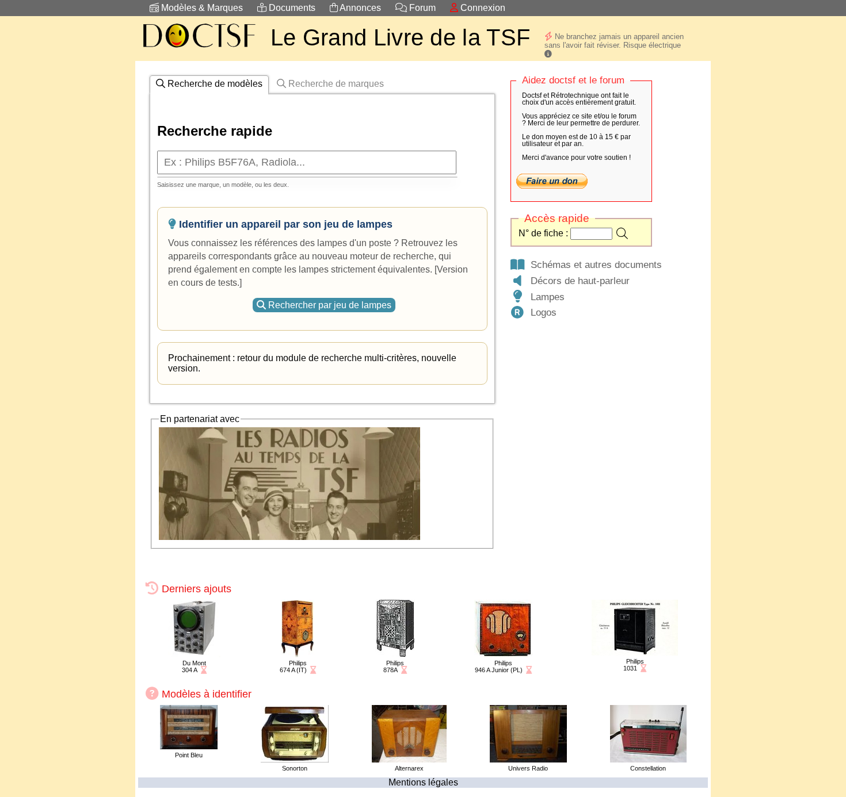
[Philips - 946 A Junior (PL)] (503, 654)
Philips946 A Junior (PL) (499, 666)
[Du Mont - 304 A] (194, 654)
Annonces (359, 8)
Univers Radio (528, 768)
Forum (421, 8)
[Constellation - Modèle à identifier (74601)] (648, 759)
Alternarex (409, 768)
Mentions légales (423, 782)
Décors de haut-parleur (577, 280)
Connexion (481, 8)
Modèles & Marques (201, 8)
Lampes (545, 296)
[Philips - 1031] (635, 652)
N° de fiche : (544, 233)
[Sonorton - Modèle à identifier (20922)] (295, 759)
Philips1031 (633, 665)
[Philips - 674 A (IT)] (297, 654)
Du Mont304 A (194, 666)
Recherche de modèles (213, 84)
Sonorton (294, 768)
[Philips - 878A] (395, 654)
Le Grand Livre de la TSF (400, 37)
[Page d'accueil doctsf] (198, 49)
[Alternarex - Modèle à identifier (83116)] (409, 759)
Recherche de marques (335, 84)
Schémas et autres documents (593, 264)
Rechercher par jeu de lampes (328, 305)
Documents (290, 8)
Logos (541, 312)
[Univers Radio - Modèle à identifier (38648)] (528, 759)
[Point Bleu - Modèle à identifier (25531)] (189, 746)
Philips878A (393, 666)
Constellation (648, 768)
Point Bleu (189, 755)
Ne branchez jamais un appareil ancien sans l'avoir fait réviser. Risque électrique (614, 40)
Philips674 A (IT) (293, 666)
